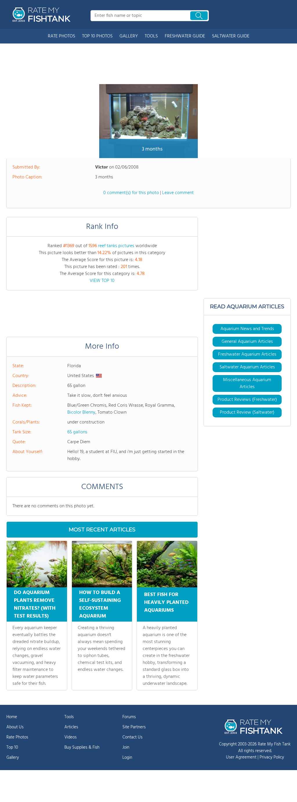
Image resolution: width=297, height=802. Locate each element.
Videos (70, 737)
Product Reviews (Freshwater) (247, 399)
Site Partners (134, 727)
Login (127, 757)
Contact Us (132, 737)
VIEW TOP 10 (102, 281)
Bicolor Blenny (81, 412)
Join (125, 747)
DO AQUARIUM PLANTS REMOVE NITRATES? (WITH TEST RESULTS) (34, 604)
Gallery (12, 757)
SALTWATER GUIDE (230, 36)
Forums (129, 717)
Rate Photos (17, 737)
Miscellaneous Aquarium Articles (247, 383)
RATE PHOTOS (61, 36)
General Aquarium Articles (247, 341)
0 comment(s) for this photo (131, 193)
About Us (14, 727)
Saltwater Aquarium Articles (247, 367)
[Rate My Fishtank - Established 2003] (42, 14)
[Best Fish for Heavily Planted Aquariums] (167, 564)
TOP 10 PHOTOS (97, 36)
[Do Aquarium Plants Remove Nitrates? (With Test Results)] (37, 564)
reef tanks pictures (116, 246)
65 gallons (77, 432)
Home (11, 717)
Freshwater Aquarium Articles (247, 354)
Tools (69, 717)
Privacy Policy (272, 757)
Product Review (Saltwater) (247, 412)
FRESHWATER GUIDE (185, 36)
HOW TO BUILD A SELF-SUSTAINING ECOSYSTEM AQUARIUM (100, 604)
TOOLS (151, 36)
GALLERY (128, 36)
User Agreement (241, 757)
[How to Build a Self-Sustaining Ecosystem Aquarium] (102, 564)
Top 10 (12, 747)
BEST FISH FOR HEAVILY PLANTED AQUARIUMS (166, 602)
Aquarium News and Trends (247, 329)
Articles (71, 727)
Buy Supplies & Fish (81, 747)
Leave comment (178, 193)
